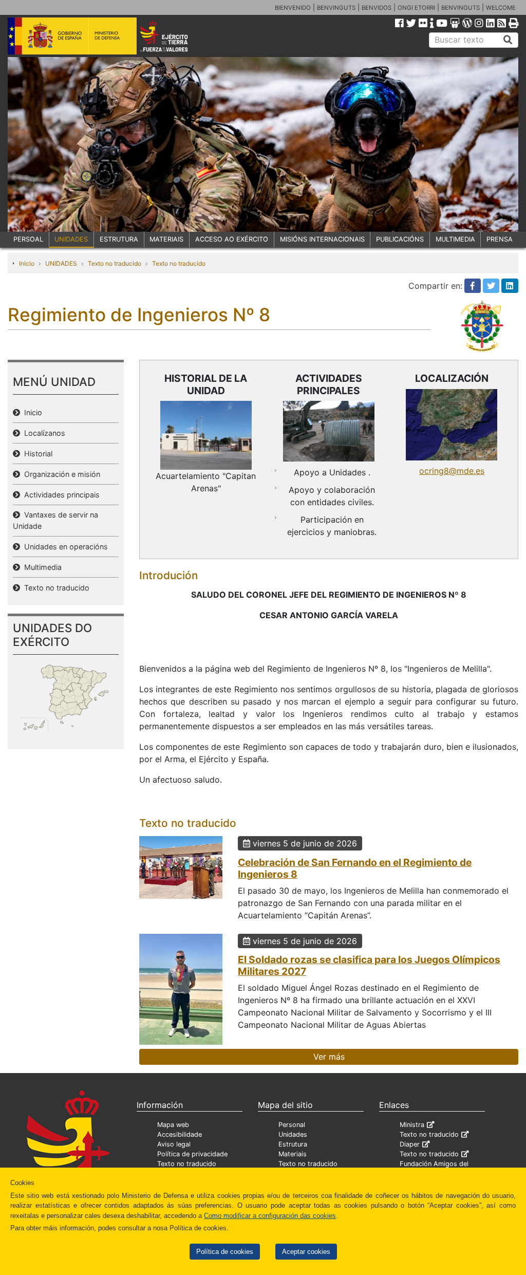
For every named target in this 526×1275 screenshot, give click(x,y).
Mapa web (173, 1125)
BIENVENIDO (293, 7)
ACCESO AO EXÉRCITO (231, 239)
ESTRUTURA (119, 239)
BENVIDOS (376, 7)
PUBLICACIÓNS (400, 239)
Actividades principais (60, 494)
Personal (291, 1125)
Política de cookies (224, 1251)
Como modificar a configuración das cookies (270, 1215)
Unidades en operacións (64, 546)
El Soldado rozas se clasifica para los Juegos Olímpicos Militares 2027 (369, 965)
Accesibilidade (179, 1134)
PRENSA (499, 239)
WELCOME (501, 7)
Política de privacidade (192, 1154)
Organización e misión (60, 474)
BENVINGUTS (336, 7)
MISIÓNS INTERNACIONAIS (322, 239)
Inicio (26, 263)
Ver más (329, 1056)
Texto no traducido (114, 263)
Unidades (292, 1134)
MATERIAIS (166, 239)
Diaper (410, 1144)
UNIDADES (71, 239)
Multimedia (41, 567)
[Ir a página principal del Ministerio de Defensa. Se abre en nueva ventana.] (72, 35)
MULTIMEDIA (455, 239)
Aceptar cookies (306, 1251)
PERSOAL (28, 239)
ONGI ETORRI (416, 7)
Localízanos (42, 433)
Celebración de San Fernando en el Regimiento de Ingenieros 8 (355, 868)
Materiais (292, 1154)
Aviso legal (174, 1144)
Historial (36, 453)
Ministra (412, 1125)
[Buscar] (508, 40)
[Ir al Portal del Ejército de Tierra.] (174, 35)
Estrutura (292, 1144)
